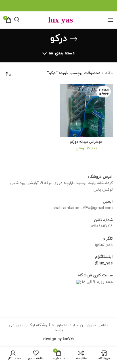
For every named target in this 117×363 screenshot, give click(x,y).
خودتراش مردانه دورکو (86, 142)
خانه (109, 73)
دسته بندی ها (61, 53)
